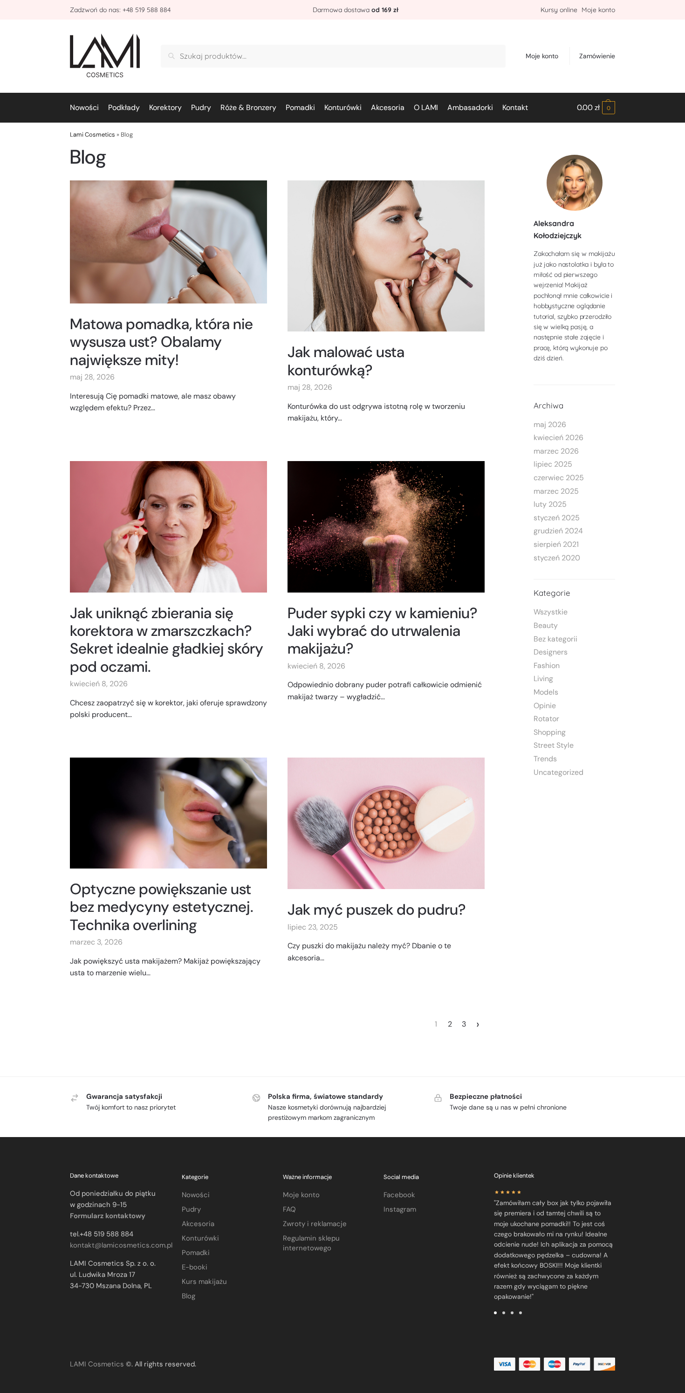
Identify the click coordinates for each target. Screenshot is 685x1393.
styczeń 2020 (557, 558)
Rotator (546, 719)
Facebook (399, 1195)
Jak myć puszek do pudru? (377, 909)
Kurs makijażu (204, 1281)
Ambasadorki (470, 107)
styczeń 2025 (557, 518)
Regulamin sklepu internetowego (311, 1243)
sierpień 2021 (556, 544)
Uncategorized (558, 772)
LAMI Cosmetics (97, 1364)
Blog (188, 1296)
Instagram (400, 1209)
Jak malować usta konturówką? (346, 360)
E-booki (194, 1267)
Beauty (546, 625)
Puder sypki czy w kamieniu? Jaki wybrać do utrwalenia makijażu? (383, 631)
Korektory (165, 107)
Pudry (201, 107)
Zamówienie (597, 56)
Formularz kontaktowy (107, 1216)
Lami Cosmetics (92, 134)
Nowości (84, 107)
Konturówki (343, 107)
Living (543, 678)
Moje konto (598, 10)
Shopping (550, 732)
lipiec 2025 (553, 464)
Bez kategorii (555, 639)
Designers (551, 652)
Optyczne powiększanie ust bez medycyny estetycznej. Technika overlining (161, 907)
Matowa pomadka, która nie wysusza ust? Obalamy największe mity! (161, 342)
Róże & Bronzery (248, 107)
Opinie (545, 705)
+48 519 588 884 (147, 10)
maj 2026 (550, 424)
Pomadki (300, 107)
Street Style (554, 745)
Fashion (547, 665)
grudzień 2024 (558, 531)
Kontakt (515, 107)
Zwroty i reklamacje (315, 1223)
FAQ (289, 1209)
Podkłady (124, 107)
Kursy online (560, 10)
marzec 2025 (556, 491)
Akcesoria (387, 107)
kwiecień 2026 (558, 437)
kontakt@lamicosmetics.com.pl (121, 1245)
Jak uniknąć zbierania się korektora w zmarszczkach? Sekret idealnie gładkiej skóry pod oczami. (166, 639)
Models (546, 692)
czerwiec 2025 (559, 478)
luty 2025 (550, 504)
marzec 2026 (556, 451)
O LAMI (426, 107)
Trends (545, 759)
